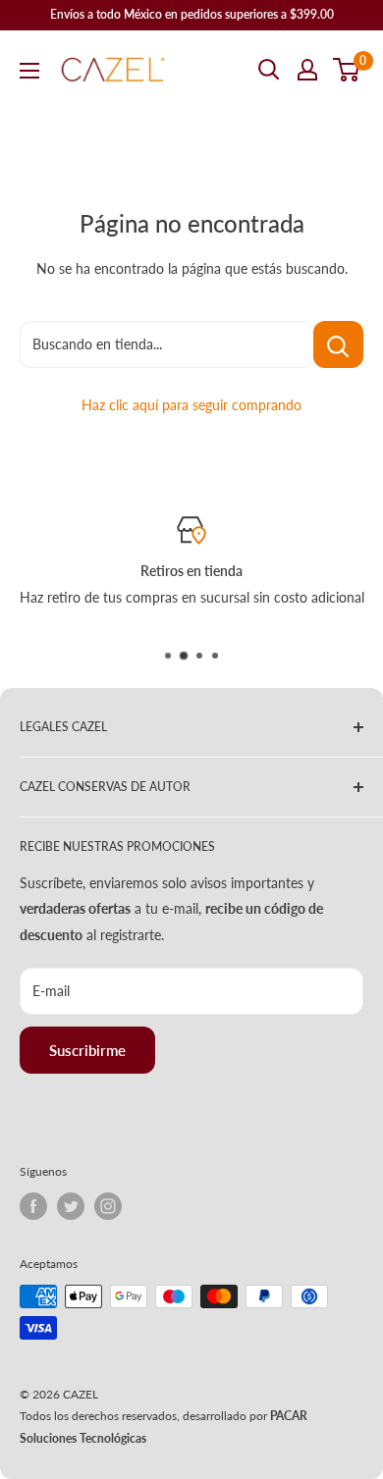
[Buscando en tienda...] (338, 344)
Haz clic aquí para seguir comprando (191, 404)
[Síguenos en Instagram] (108, 1206)
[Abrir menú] (29, 71)
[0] (347, 69)
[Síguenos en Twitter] (70, 1206)
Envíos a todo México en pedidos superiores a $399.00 (192, 14)
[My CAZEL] (307, 69)
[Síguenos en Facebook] (33, 1206)
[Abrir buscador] (269, 69)
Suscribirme (87, 1050)
